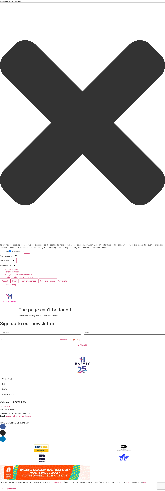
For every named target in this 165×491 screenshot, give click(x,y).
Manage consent (9, 489)
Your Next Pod (83, 296)
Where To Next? (40, 296)
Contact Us (7, 379)
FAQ (4, 384)
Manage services (11, 272)
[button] (82, 123)
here (127, 482)
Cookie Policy (10, 284)
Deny (14, 281)
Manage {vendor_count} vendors (18, 274)
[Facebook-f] (3, 426)
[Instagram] (3, 433)
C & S (145, 482)
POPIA (5, 389)
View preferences (28, 281)
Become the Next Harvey (63, 296)
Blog (107, 301)
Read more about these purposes (18, 277)
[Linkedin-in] (3, 439)
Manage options (11, 269)
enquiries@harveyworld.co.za (18, 416)
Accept (5, 281)
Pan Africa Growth (101, 296)
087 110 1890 (5, 406)
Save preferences (47, 281)
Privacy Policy (65, 340)
